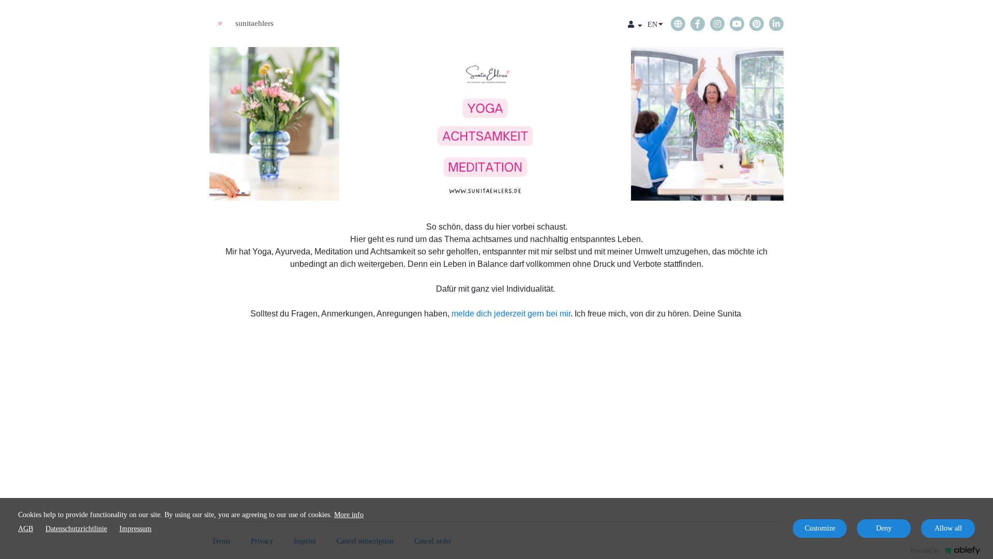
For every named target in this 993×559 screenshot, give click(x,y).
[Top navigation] (635, 26)
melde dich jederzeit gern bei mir (511, 313)
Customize (820, 528)
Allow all (948, 528)
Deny (884, 528)
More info (349, 515)
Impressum (135, 529)
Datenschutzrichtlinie (76, 529)
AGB (25, 529)
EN (652, 24)
